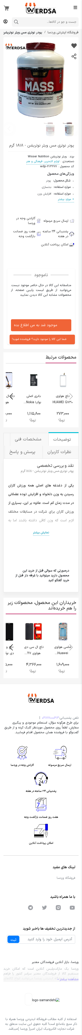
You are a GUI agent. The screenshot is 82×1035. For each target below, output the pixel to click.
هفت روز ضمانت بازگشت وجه (24, 234)
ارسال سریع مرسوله (56, 220)
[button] (8, 128)
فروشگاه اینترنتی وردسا (63, 32)
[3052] (74, 46)
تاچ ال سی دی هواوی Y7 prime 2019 (34, 653)
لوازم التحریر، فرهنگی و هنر (42, 161)
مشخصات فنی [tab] (29, 439)
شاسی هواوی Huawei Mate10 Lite (62, 653)
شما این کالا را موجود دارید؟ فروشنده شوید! (39, 339)
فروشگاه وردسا (66, 878)
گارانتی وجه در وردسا (25, 221)
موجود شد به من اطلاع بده (35, 325)
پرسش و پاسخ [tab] (23, 452)
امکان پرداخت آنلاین (54, 244)
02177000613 (50, 718)
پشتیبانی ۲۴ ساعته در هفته (55, 234)
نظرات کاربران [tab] (60, 452)
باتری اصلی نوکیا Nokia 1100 (33, 402)
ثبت (13, 940)
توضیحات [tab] (63, 439)
